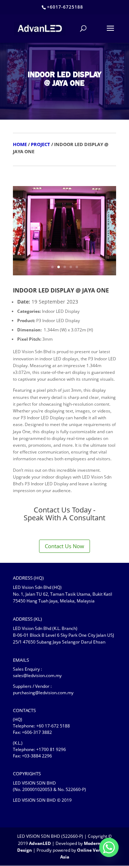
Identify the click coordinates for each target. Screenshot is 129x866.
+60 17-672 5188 (53, 726)
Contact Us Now (64, 546)
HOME (20, 144)
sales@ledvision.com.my (37, 675)
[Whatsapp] (109, 847)
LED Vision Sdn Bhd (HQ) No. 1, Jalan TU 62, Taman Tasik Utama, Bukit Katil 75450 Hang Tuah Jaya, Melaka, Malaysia (62, 594)
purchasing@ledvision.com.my (43, 693)
